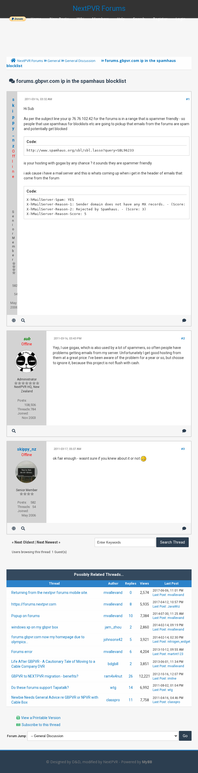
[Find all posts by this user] (23, 320)
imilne (172, 678)
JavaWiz (174, 606)
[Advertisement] (99, 36)
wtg (113, 688)
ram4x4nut (113, 676)
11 (131, 700)
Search (139, 18)
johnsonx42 (113, 639)
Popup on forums (25, 616)
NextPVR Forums (99, 8)
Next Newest (47, 542)
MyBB (147, 761)
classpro (113, 700)
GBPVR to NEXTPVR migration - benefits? (44, 676)
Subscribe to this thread (41, 725)
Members (100, 18)
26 (131, 676)
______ (17, 18)
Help (121, 18)
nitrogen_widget (179, 641)
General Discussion (80, 60)
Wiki (80, 18)
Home (36, 18)
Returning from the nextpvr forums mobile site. (49, 593)
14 (131, 688)
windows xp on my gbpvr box (34, 627)
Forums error (21, 652)
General (53, 60)
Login (180, 18)
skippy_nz (13, 122)
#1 (187, 99)
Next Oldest (24, 542)
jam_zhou (113, 627)
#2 (183, 338)
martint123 (175, 654)
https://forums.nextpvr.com (33, 604)
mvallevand (113, 593)
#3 (183, 449)
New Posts (59, 18)
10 (131, 616)
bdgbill (113, 664)
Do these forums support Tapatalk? (40, 688)
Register (160, 18)
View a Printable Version (41, 718)
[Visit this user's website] (14, 320)
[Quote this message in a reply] (184, 320)
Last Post (159, 595)
